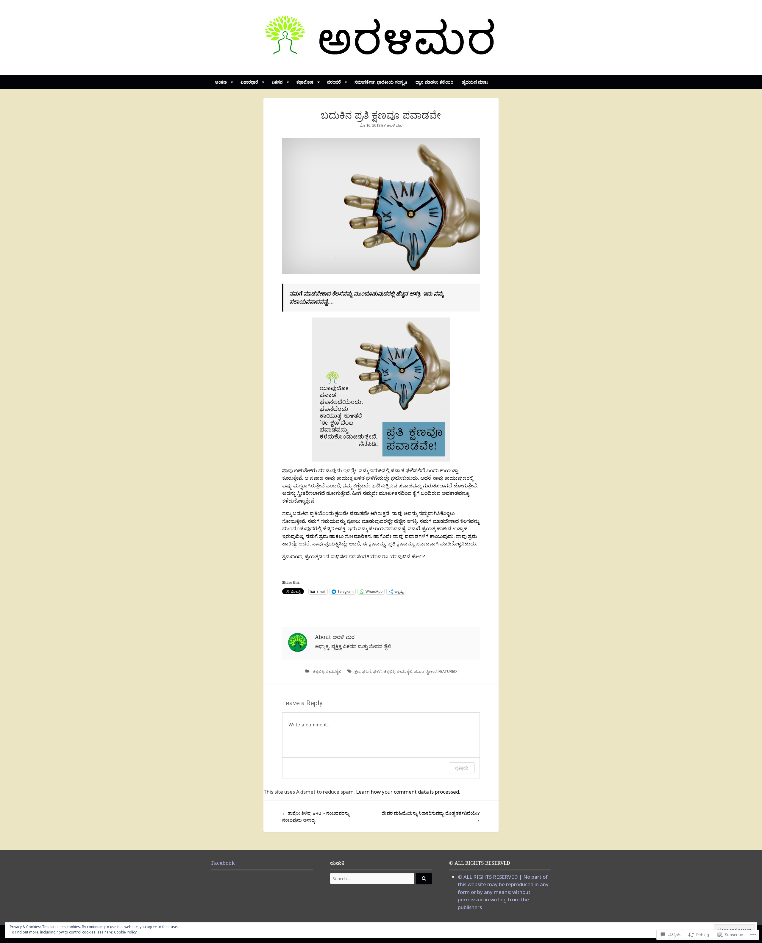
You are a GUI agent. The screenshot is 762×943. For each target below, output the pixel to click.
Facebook (223, 862)
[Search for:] (381, 878)
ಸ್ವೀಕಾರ (431, 671)
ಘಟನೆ (366, 671)
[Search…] (424, 878)
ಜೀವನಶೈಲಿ (333, 671)
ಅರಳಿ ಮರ (394, 125)
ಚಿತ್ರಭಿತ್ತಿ (318, 671)
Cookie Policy (125, 932)
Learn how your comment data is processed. (408, 791)
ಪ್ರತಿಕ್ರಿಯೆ (462, 767)
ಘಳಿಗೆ (377, 671)
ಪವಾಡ (419, 671)
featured (447, 671)
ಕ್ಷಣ (357, 671)
